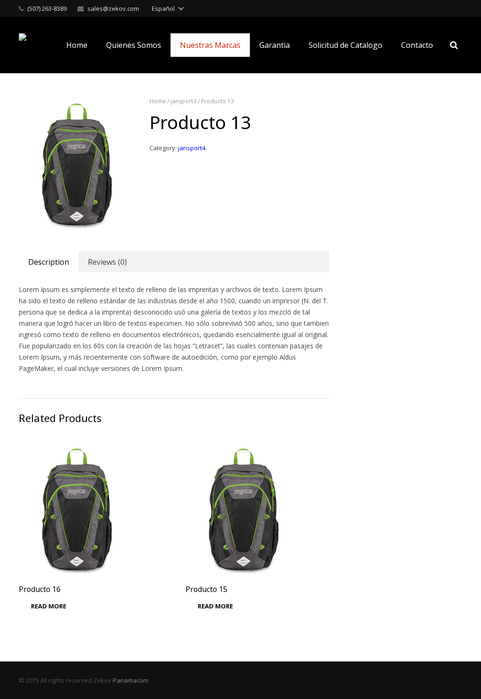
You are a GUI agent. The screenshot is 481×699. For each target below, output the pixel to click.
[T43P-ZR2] (78, 164)
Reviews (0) (107, 262)
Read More (48, 606)
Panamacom (130, 680)
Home (157, 101)
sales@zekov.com (113, 8)
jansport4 (183, 101)
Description (48, 262)
